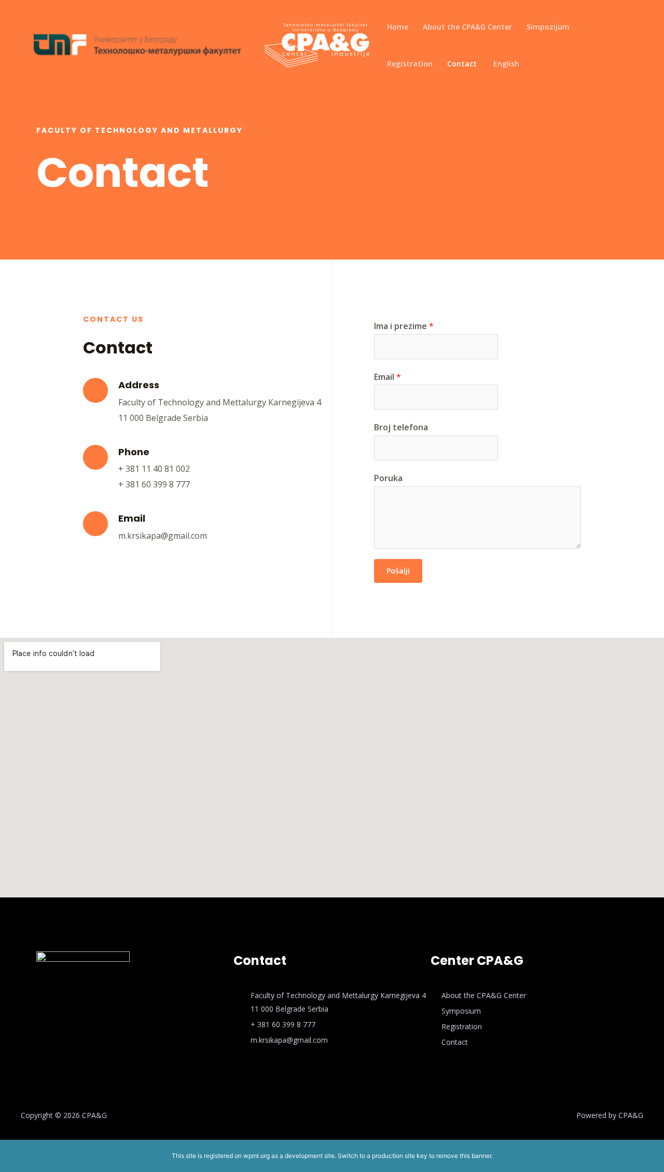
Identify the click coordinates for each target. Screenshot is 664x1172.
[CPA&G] (316, 44)
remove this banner (463, 1156)
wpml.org (256, 1156)
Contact (462, 64)
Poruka (388, 478)
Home (397, 27)
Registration (410, 64)
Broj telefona (401, 427)
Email (387, 377)
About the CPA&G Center (467, 27)
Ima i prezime (404, 326)
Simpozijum (548, 27)
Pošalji (398, 571)
